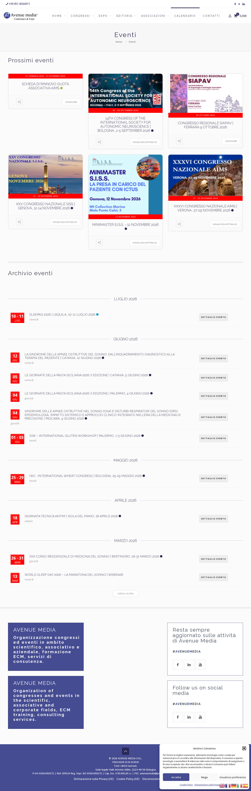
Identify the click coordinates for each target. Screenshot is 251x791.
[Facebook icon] (235, 4)
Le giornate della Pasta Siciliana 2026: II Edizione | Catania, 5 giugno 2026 (86, 375)
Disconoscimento (153, 779)
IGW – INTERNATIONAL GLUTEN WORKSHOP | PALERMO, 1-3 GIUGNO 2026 (85, 435)
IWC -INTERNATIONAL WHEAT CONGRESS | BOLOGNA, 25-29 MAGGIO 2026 (85, 476)
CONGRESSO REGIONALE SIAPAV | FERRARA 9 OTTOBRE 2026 (205, 125)
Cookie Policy (186, 784)
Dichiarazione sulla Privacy (207, 784)
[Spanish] (245, 785)
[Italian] (240, 785)
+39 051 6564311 (19, 4)
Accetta (176, 777)
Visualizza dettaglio (145, 142)
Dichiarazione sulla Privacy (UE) (94, 779)
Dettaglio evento (213, 317)
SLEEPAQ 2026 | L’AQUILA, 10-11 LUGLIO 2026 (62, 314)
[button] (244, 748)
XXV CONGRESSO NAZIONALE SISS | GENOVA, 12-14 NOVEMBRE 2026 (45, 206)
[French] (228, 785)
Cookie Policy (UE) (127, 779)
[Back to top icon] (125, 751)
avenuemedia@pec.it (151, 773)
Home (118, 41)
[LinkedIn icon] (243, 4)
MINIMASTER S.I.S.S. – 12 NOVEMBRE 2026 (125, 225)
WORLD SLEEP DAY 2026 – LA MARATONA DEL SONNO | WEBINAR (74, 574)
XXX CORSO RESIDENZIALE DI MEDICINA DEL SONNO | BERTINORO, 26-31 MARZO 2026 (94, 556)
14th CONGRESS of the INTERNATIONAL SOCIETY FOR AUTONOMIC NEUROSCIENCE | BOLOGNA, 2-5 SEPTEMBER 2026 (124, 124)
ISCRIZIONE (71, 102)
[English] (222, 785)
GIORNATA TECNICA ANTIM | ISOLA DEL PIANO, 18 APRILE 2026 (71, 516)
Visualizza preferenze (232, 777)
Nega (204, 777)
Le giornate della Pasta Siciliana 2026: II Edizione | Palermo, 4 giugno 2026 (87, 393)
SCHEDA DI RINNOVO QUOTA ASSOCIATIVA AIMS (45, 86)
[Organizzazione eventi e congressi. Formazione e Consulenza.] (20, 16)
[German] (234, 785)
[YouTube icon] (239, 4)
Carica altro (125, 593)
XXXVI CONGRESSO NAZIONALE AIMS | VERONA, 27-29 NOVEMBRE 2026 (205, 208)
